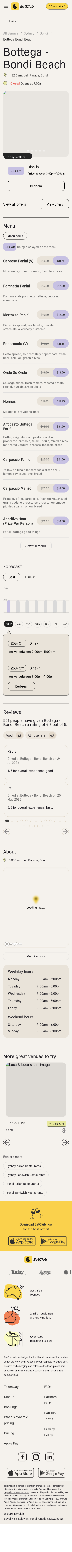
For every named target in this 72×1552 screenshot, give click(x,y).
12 (60, 821)
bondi (44, 33)
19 (48, 826)
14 (24, 826)
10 (50, 821)
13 (65, 821)
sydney (29, 33)
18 (43, 826)
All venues (10, 33)
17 (38, 826)
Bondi (10, 1129)
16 (34, 826)
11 (55, 821)
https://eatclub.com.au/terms (16, 1492)
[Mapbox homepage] (13, 944)
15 (29, 826)
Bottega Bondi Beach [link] (18, 39)
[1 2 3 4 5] (36, 1090)
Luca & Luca (16, 1122)
